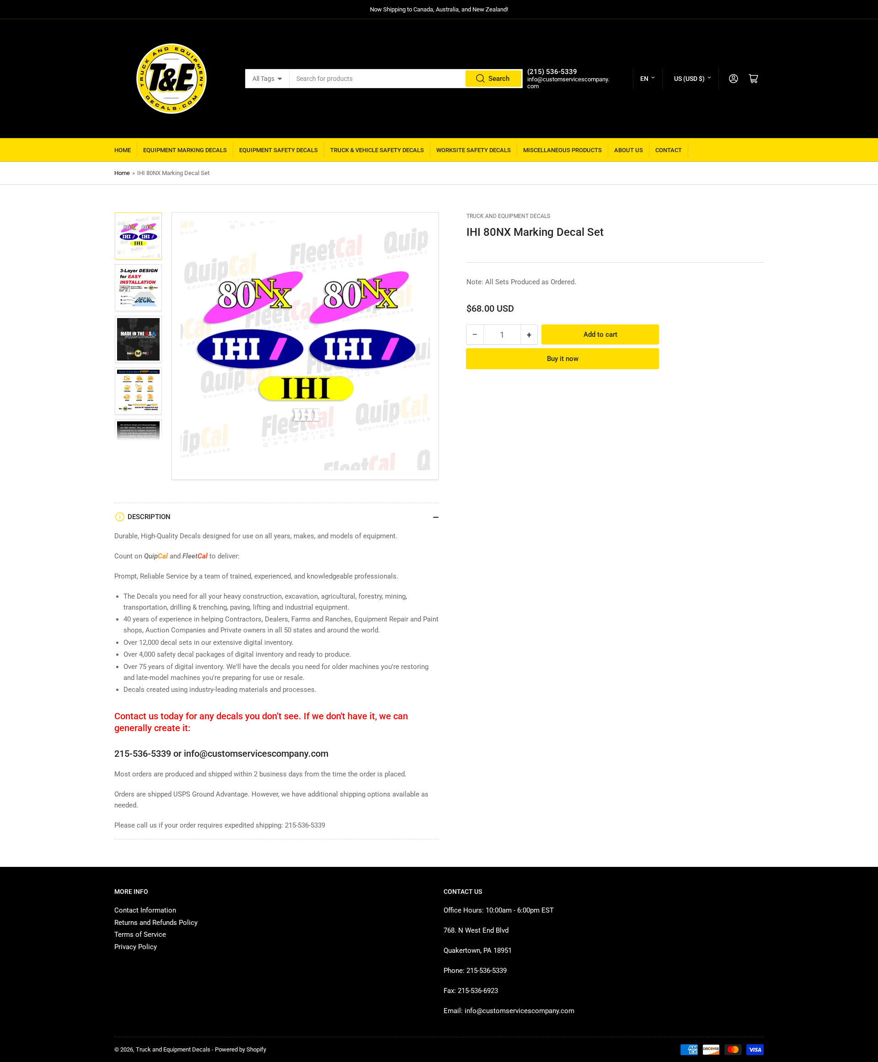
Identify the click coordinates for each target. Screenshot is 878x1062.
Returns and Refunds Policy (156, 923)
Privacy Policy (135, 947)
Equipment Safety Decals (278, 150)
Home (122, 150)
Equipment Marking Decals (185, 150)
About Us (628, 150)
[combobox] (406, 78)
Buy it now (562, 359)
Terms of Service (140, 934)
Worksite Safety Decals (473, 150)
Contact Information (145, 910)
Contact (668, 150)
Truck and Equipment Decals (508, 216)
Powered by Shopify (240, 1049)
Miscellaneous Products (562, 150)
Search (498, 78)
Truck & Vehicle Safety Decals (377, 150)
